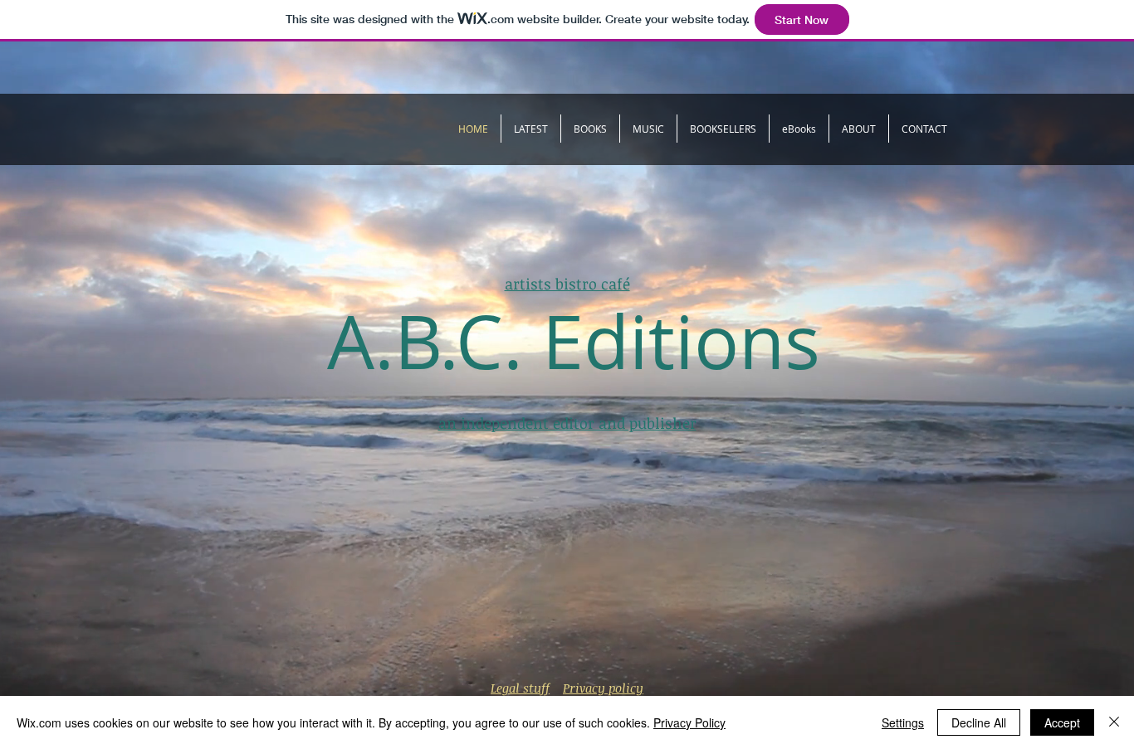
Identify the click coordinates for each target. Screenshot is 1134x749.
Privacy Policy (689, 722)
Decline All (978, 722)
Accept (1062, 722)
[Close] (1114, 722)
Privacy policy (603, 687)
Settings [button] (903, 722)
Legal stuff (520, 687)
